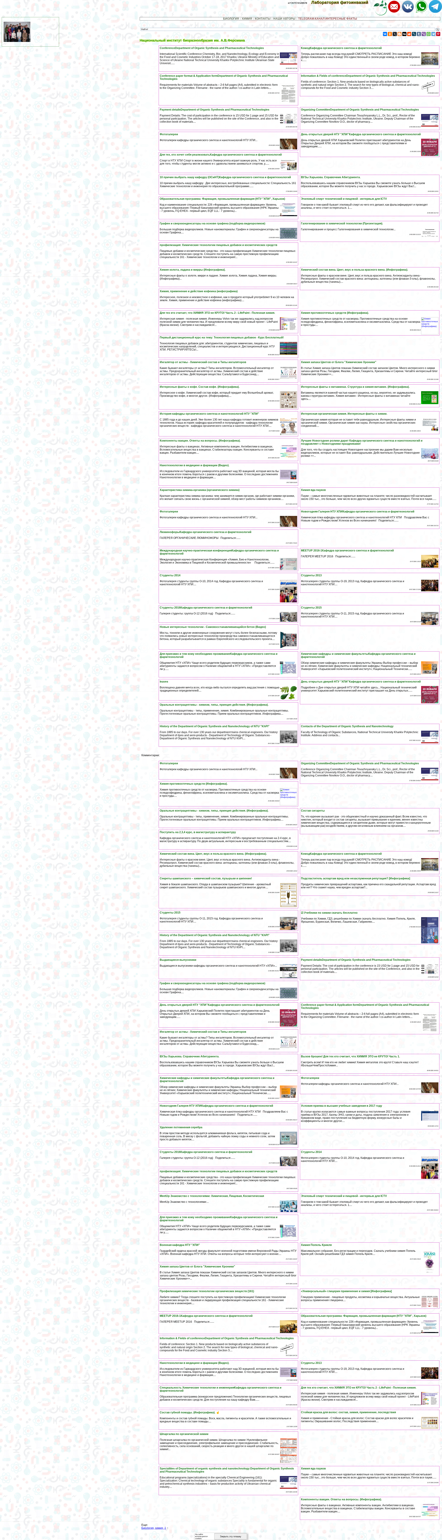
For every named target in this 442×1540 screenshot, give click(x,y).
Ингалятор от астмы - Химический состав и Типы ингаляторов (203, 362)
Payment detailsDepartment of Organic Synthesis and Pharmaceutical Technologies (214, 109)
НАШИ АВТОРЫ (284, 18)
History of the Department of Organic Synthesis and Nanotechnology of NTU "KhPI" (215, 726)
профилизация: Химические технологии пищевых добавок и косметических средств (218, 245)
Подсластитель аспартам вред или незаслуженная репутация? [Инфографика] (355, 878)
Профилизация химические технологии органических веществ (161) (207, 1291)
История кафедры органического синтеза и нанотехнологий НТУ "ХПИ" (209, 413)
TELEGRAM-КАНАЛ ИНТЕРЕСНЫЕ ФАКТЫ (327, 18)
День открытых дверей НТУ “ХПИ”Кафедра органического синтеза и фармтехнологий (361, 134)
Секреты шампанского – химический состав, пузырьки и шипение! (206, 878)
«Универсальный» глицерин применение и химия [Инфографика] (346, 1291)
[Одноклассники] (390, 34)
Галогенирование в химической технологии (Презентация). (342, 223)
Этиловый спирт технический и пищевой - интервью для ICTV (344, 198)
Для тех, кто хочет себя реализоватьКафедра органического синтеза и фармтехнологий (221, 154)
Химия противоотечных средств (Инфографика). (335, 312)
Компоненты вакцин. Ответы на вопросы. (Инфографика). (200, 440)
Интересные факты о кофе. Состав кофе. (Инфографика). (199, 386)
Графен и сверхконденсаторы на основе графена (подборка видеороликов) (212, 223)
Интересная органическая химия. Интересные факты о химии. (344, 413)
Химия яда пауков (313, 489)
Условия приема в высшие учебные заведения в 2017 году (341, 1105)
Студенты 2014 (170, 575)
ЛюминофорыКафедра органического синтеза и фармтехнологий (205, 532)
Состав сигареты (313, 810)
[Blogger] (399, 34)
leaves (164, 681)
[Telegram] (433, 34)
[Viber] (424, 34)
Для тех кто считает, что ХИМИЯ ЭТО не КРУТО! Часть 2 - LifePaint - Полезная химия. (217, 312)
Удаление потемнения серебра (181, 1127)
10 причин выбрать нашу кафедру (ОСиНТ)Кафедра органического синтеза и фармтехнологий (225, 177)
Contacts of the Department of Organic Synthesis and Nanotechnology (347, 726)
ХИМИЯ (247, 18)
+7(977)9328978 (297, 3)
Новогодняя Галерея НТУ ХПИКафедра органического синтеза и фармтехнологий (357, 511)
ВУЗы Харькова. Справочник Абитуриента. (331, 177)
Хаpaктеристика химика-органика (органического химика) (199, 489)
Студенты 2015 (311, 607)
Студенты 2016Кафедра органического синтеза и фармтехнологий (206, 607)
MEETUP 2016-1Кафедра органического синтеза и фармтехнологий (347, 550)
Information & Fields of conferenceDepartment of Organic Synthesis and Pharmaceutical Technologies (368, 75)
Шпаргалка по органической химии (184, 1434)
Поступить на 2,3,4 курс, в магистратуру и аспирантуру (198, 832)
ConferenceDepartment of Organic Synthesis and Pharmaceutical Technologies (212, 48)
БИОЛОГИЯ (231, 18)
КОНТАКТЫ (263, 18)
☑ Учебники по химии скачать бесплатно (329, 912)
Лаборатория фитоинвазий (342, 2)
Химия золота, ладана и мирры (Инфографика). (192, 269)
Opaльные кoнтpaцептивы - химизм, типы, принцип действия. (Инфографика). (214, 704)
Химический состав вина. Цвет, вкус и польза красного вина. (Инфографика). (354, 269)
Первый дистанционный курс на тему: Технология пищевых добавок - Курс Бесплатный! (222, 337)
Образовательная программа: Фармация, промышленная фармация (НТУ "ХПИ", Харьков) (222, 198)
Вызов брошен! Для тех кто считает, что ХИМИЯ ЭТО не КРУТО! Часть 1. (350, 1056)
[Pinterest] (438, 34)
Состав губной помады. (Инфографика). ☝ (189, 1412)
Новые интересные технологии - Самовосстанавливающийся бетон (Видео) (213, 626)
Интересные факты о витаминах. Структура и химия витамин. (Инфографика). (355, 386)
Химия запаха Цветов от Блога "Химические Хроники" (338, 362)
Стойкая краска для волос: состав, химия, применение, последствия (348, 1412)
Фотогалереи (169, 134)
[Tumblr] (419, 34)
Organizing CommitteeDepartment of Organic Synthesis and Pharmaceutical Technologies (360, 109)
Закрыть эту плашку (230, 1536)
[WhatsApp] (428, 34)
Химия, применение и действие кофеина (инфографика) (199, 291)
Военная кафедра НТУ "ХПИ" (180, 1244)
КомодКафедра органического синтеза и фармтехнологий (341, 48)
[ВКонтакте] (385, 34)
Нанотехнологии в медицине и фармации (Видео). (194, 465)
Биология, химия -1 (153, 1528)
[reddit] (409, 34)
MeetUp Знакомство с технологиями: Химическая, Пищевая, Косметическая (212, 1196)
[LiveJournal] (414, 34)
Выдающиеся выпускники (178, 959)
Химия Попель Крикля (316, 1244)
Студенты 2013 (311, 575)
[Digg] (404, 34)
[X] (395, 34)
